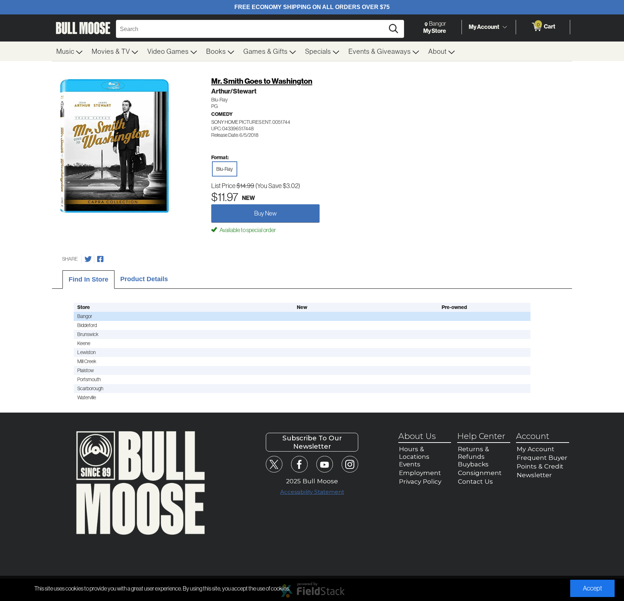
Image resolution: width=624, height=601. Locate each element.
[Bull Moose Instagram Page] (350, 464)
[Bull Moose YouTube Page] (324, 464)
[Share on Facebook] (100, 259)
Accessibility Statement (312, 491)
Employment (420, 472)
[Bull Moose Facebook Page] (299, 464)
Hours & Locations (414, 452)
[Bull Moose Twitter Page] (274, 464)
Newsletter (534, 475)
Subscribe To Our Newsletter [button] (312, 442)
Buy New (265, 213)
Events (409, 464)
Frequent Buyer (542, 457)
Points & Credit (540, 466)
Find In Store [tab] (88, 279)
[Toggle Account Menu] (504, 27)
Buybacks (473, 464)
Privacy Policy (420, 481)
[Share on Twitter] (88, 259)
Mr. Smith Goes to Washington (261, 81)
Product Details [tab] (144, 279)
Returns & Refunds (473, 452)
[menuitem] (69, 51)
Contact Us (475, 481)
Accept (592, 588)
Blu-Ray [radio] (224, 169)
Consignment (480, 472)
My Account (484, 26)
